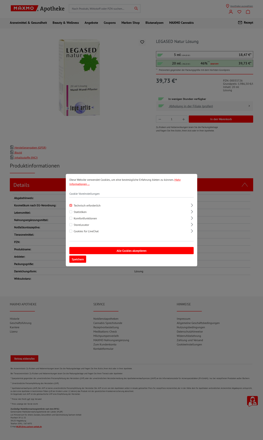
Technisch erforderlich (87, 205)
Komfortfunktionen (85, 218)
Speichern (78, 259)
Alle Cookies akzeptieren (132, 250)
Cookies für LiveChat (86, 231)
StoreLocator (81, 224)
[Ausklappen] (192, 204)
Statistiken (80, 211)
